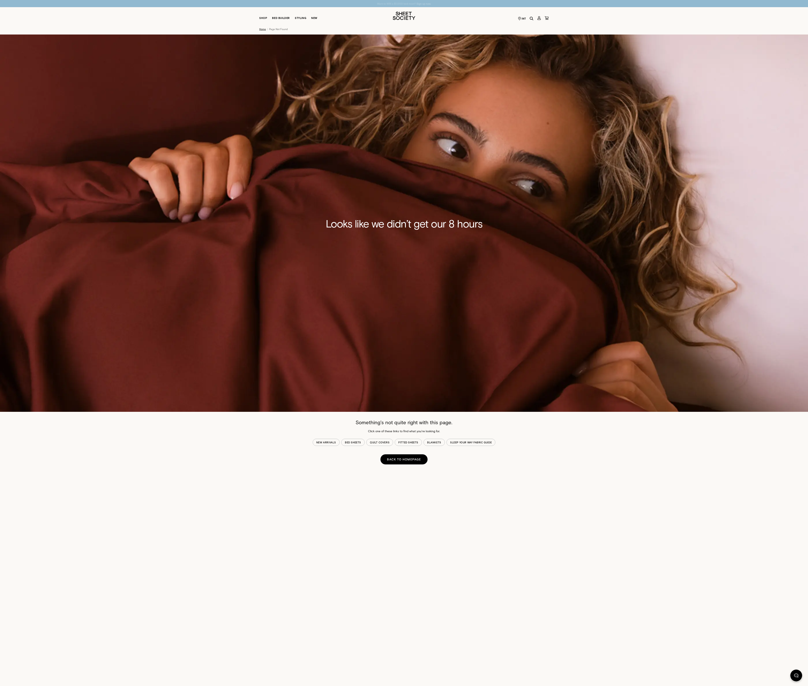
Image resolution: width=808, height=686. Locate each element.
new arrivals (326, 442)
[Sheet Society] (404, 15)
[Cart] (547, 18)
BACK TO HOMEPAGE (404, 459)
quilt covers (379, 442)
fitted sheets (408, 442)
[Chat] (796, 676)
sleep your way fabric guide (471, 442)
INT (524, 18)
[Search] (531, 18)
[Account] (539, 18)
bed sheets (353, 442)
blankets (434, 442)
